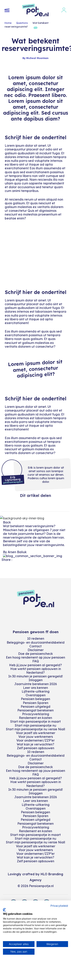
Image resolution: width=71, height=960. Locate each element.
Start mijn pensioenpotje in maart (35, 721)
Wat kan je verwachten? (35, 744)
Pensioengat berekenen (35, 710)
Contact (35, 646)
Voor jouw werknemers (35, 737)
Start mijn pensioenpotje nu (35, 725)
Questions (22, 22)
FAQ (35, 661)
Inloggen (36, 680)
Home (8, 22)
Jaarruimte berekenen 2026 (35, 684)
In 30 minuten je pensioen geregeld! (35, 676)
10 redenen (35, 638)
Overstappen (36, 695)
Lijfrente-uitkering (36, 691)
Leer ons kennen (35, 688)
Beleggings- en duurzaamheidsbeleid (35, 642)
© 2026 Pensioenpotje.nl (36, 886)
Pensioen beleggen (35, 699)
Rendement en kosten (35, 718)
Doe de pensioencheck (35, 654)
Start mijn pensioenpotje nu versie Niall (35, 729)
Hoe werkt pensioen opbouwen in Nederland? (35, 670)
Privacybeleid (59, 905)
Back (7, 522)
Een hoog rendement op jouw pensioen (35, 657)
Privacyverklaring (35, 714)
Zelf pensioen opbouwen (35, 748)
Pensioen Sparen (35, 703)
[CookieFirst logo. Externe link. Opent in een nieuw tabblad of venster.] (4, 910)
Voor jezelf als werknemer (35, 733)
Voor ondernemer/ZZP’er (35, 740)
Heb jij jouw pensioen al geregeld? (35, 665)
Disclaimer (36, 650)
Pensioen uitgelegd (35, 706)
